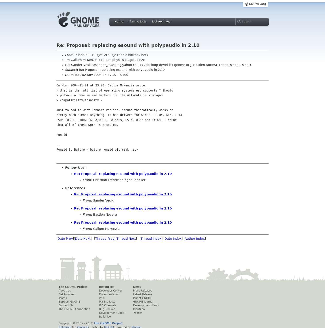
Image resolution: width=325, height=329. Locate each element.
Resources (106, 286)
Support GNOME (69, 301)
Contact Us (66, 305)
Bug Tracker (107, 309)
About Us (65, 290)
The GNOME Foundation (74, 309)
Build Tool (105, 316)
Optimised (65, 327)
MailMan (136, 327)
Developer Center (110, 290)
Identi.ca (139, 309)
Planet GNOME (142, 298)
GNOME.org (257, 4)
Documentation (109, 294)
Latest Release (142, 294)
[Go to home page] (85, 28)
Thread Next (126, 238)
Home (119, 21)
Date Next (82, 238)
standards (82, 327)
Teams (63, 298)
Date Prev (65, 238)
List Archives (161, 21)
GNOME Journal (143, 301)
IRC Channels (107, 305)
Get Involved (67, 294)
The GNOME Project (73, 286)
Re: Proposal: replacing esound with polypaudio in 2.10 (123, 174)
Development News (146, 305)
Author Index (195, 238)
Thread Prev (104, 238)
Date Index (173, 238)
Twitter (137, 312)
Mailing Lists (138, 21)
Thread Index (151, 238)
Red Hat (109, 327)
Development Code (111, 312)
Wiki (102, 298)
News (137, 286)
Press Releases (142, 290)
